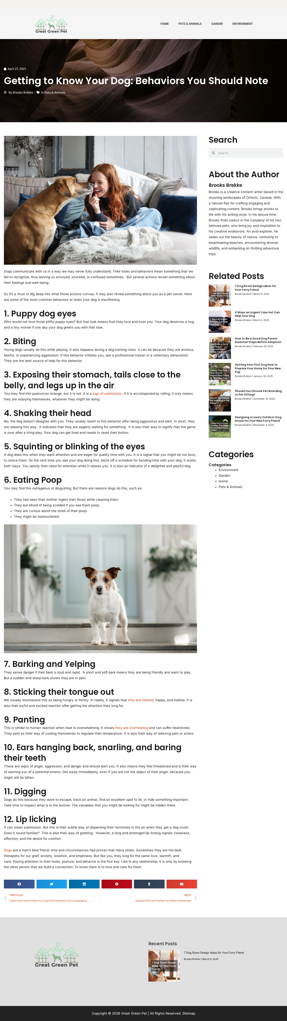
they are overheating (131, 728)
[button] (19, 884)
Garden (217, 24)
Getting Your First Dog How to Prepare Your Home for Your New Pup (258, 368)
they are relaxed (140, 700)
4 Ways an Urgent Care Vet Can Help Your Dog (257, 314)
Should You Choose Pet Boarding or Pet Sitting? (258, 392)
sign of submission (107, 394)
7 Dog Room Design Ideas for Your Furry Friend (255, 287)
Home (164, 24)
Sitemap (188, 1013)
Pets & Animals (190, 24)
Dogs (8, 850)
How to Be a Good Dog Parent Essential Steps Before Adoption (258, 340)
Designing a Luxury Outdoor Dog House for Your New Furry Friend (258, 419)
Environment (243, 24)
